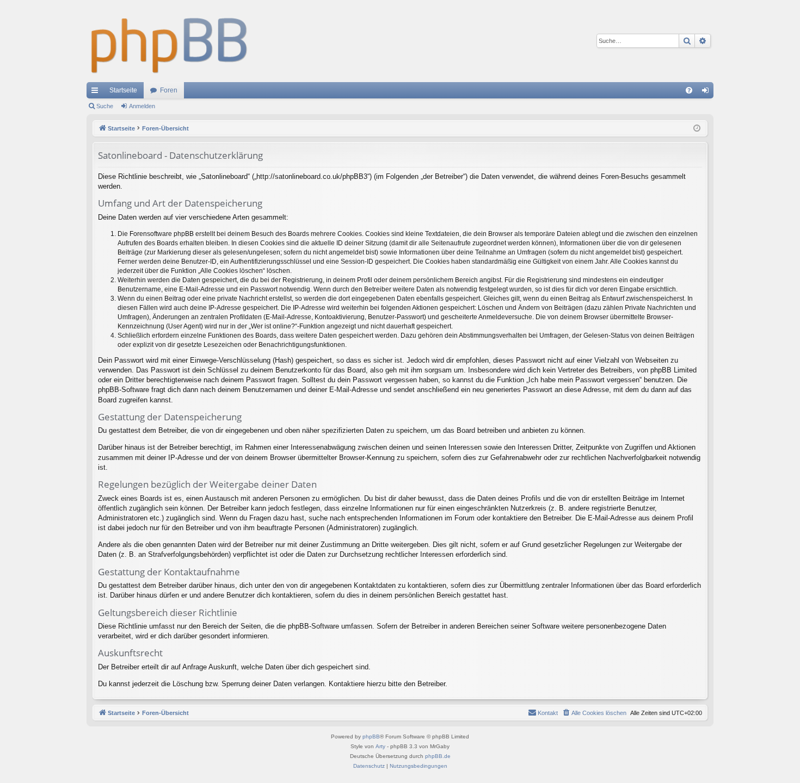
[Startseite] (170, 41)
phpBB (371, 736)
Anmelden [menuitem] (707, 92)
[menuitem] (689, 90)
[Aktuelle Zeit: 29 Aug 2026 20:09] (696, 128)
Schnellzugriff (97, 92)
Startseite (123, 90)
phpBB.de (438, 756)
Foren (168, 90)
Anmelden (142, 106)
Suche (104, 106)
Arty (380, 746)
